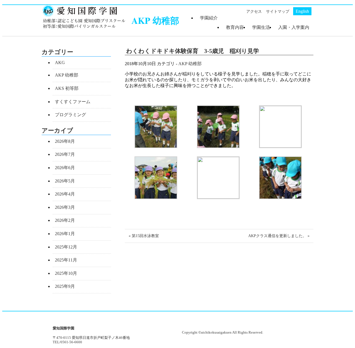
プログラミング (70, 114)
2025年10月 (66, 273)
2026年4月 (65, 194)
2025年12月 (66, 247)
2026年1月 (65, 233)
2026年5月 (65, 181)
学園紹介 (209, 18)
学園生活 (261, 27)
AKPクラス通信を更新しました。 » (279, 235)
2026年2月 (65, 220)
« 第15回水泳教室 (144, 235)
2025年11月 (66, 260)
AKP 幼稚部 (190, 63)
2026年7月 (65, 154)
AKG (60, 62)
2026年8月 (65, 141)
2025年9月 (65, 286)
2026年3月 (65, 207)
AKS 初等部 (66, 88)
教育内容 (235, 27)
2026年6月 (65, 167)
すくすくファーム (72, 101)
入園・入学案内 (293, 27)
